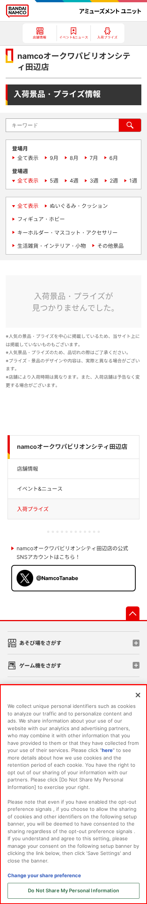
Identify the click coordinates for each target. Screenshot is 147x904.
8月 (74, 158)
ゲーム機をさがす (40, 665)
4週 (74, 180)
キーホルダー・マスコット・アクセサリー (67, 232)
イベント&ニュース (40, 488)
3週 (94, 180)
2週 (114, 180)
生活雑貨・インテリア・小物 (51, 245)
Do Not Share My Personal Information (73, 890)
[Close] (138, 695)
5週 (54, 180)
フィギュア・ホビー (41, 219)
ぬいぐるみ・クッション (79, 206)
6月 (113, 158)
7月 (94, 158)
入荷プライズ (33, 509)
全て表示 (27, 158)
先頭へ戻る (132, 613)
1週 (133, 180)
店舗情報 (27, 468)
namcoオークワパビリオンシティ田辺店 (72, 446)
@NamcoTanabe (57, 578)
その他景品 (110, 245)
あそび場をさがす (40, 643)
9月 (54, 158)
